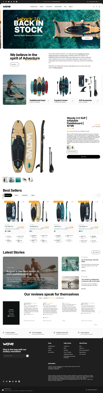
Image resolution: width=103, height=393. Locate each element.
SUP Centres (82, 354)
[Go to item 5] (24, 179)
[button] (3, 196)
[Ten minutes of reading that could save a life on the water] (70, 282)
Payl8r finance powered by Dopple (69, 357)
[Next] (66, 1)
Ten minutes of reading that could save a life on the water (90, 280)
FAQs (65, 348)
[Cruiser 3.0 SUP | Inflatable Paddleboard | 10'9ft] (88, 211)
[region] (60, 312)
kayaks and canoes (53, 55)
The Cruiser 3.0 (83, 226)
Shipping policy (22, 390)
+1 (11, 231)
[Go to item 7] (30, 179)
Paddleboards (51, 346)
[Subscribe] (27, 356)
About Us (81, 348)
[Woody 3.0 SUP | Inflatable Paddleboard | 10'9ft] (39, 211)
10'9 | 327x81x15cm (72, 151)
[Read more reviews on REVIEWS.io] (11, 316)
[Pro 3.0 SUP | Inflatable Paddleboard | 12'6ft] (64, 211)
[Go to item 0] (5, 179)
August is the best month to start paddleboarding (22, 273)
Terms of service (16, 390)
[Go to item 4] (18, 179)
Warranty (66, 350)
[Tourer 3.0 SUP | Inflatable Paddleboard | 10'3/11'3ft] (14, 211)
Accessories (51, 352)
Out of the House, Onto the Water (89, 260)
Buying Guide (82, 352)
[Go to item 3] (12, 179)
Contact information (29, 390)
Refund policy (5, 390)
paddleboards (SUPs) (83, 53)
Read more (8, 285)
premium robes (64, 55)
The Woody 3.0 (34, 226)
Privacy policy (10, 390)
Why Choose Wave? (84, 350)
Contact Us (66, 346)
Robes (49, 350)
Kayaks (50, 348)
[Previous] (37, 1)
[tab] (7, 195)
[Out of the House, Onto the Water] (70, 264)
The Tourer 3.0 (9, 226)
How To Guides (67, 352)
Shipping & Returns (68, 354)
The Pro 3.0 (57, 226)
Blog (80, 346)
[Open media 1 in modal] (32, 146)
